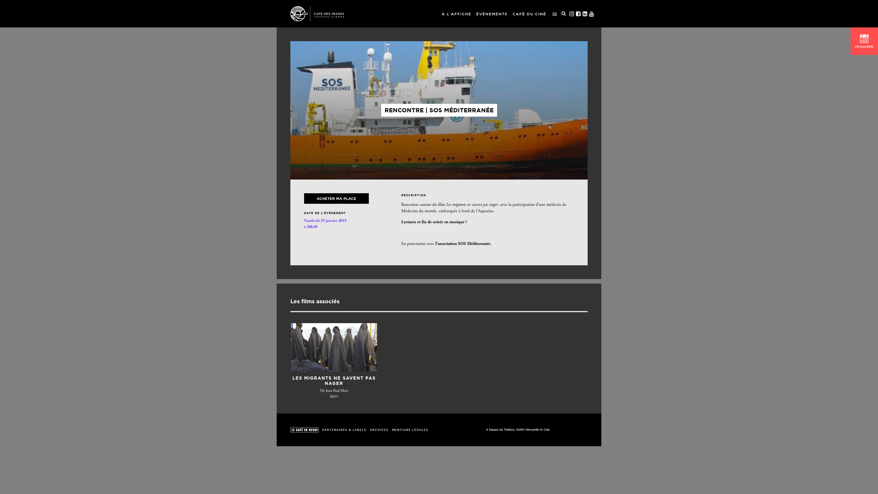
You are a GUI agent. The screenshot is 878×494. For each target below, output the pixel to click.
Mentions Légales (410, 429)
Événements (491, 14)
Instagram (572, 14)
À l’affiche (456, 14)
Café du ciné (529, 14)
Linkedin (585, 14)
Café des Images (317, 13)
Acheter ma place (336, 198)
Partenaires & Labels (344, 429)
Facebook (578, 14)
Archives (379, 429)
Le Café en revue (304, 429)
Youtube (591, 14)
